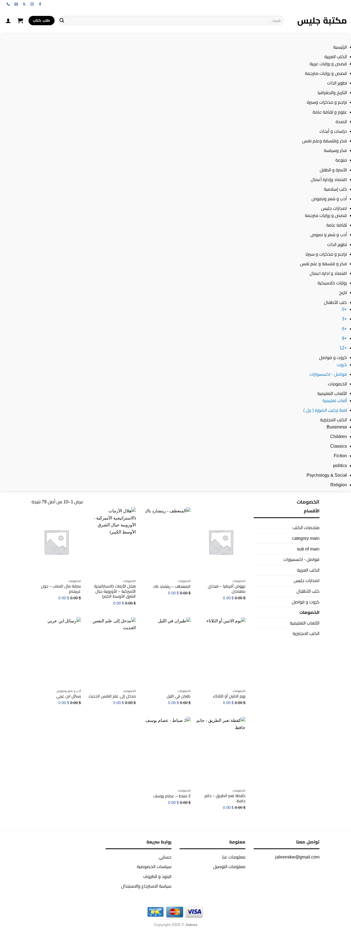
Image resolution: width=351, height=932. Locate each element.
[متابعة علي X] (24, 4)
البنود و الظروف (157, 876)
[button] (20, 20)
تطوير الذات (337, 83)
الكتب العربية (335, 56)
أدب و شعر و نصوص (328, 234)
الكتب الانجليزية (333, 419)
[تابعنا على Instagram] (32, 4)
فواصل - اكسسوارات (328, 374)
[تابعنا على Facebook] (40, 4)
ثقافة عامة (336, 225)
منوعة (341, 160)
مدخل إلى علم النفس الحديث (112, 696)
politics (340, 465)
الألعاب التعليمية (332, 393)
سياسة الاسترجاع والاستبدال (146, 886)
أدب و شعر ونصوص (329, 198)
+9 (344, 338)
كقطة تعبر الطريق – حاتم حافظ (225, 798)
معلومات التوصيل (229, 866)
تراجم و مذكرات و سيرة (326, 254)
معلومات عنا (233, 857)
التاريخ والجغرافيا (332, 92)
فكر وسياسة (335, 150)
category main (305, 538)
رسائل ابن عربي (68, 696)
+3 (344, 319)
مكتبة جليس (322, 20)
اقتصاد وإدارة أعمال (329, 179)
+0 (344, 309)
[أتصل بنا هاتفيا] (8, 4)
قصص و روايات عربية (328, 63)
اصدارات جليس (334, 208)
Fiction (340, 455)
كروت (342, 364)
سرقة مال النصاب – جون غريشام (61, 589)
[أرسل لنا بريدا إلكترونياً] (16, 4)
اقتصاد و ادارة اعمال (328, 273)
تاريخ (343, 292)
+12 (343, 348)
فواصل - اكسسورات (301, 559)
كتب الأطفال (335, 302)
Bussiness (337, 427)
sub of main (308, 549)
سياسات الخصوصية (154, 866)
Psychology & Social (327, 475)
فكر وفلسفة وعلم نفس (324, 141)
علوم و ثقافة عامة (330, 112)
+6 (344, 328)
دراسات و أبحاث (333, 131)
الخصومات (337, 384)
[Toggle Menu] (341, 38)
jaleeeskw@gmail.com (297, 857)
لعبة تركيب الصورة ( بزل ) (325, 410)
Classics (338, 446)
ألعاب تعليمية (334, 400)
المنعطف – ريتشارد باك (172, 586)
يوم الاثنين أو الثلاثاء (229, 696)
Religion (338, 484)
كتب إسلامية (335, 189)
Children (338, 436)
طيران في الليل (179, 696)
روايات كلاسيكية (332, 283)
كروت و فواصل (333, 357)
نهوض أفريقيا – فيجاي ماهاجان (226, 589)
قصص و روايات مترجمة (326, 73)
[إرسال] (62, 20)
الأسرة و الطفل (333, 170)
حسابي (165, 857)
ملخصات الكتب (306, 527)
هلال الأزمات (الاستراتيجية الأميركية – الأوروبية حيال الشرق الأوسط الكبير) (115, 591)
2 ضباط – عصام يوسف (172, 796)
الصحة (341, 121)
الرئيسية (340, 47)
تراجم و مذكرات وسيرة (327, 102)
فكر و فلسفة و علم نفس (323, 263)
